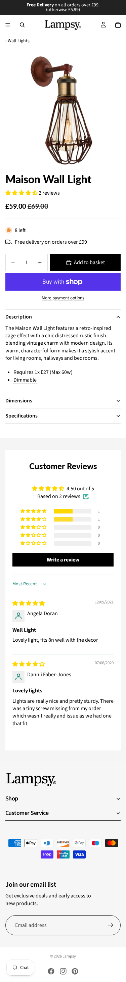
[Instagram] (63, 971)
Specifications (21, 416)
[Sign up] (110, 925)
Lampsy (69, 956)
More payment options (63, 298)
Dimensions (18, 400)
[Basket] (118, 24)
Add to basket (89, 262)
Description (18, 317)
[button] (22, 193)
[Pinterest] (75, 971)
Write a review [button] (63, 559)
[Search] (22, 24)
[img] (28, 603)
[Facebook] (51, 971)
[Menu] (7, 25)
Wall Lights (19, 41)
